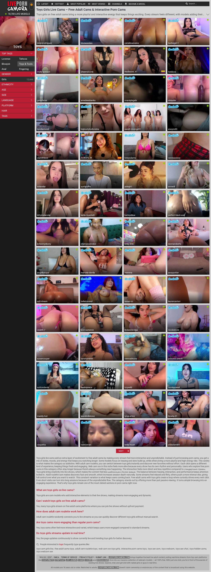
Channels (117, 4)
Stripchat (60, 560)
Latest (44, 4)
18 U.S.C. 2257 (45, 557)
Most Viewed (98, 4)
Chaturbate (47, 560)
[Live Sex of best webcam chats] (17, 10)
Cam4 (80, 560)
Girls (4, 79)
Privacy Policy (86, 557)
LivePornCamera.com (119, 557)
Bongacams (102, 560)
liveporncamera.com (108, 567)
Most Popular (78, 4)
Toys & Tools (26, 64)
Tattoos (23, 58)
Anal (4, 69)
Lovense (6, 58)
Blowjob (6, 64)
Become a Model (137, 4)
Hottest (59, 4)
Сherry (88, 560)
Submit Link (101, 557)
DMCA (56, 557)
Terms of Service (69, 557)
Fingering (24, 69)
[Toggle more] (207, 14)
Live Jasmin (71, 560)
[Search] (187, 3)
